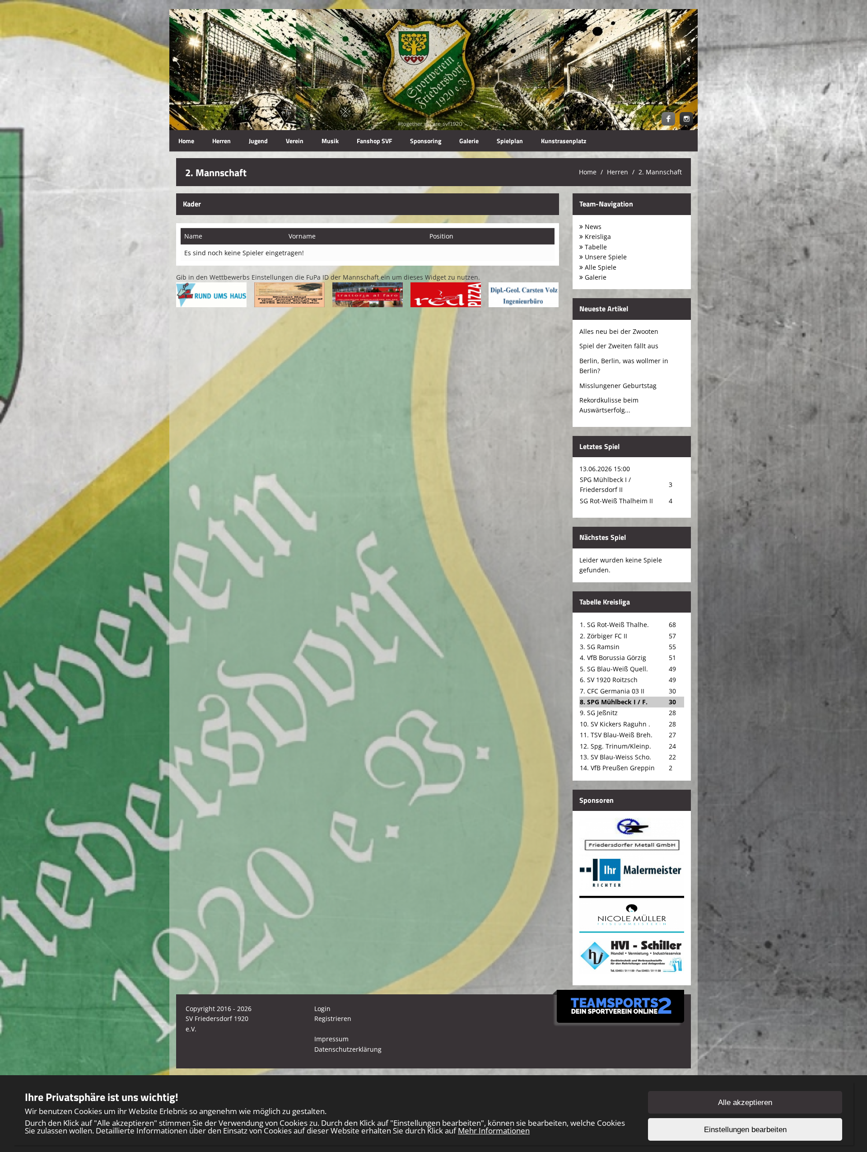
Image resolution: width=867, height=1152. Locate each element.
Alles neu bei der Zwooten (618, 331)
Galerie (469, 140)
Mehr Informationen (494, 1130)
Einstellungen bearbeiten (745, 1129)
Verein (294, 140)
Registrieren (332, 1018)
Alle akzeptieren (745, 1102)
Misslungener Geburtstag (618, 385)
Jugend (258, 140)
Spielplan (510, 140)
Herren (221, 140)
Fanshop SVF (374, 140)
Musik (330, 140)
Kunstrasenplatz (563, 140)
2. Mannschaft (660, 172)
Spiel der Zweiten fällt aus (618, 346)
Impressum (331, 1039)
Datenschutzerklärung (348, 1049)
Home (186, 140)
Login (322, 1008)
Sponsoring (425, 140)
